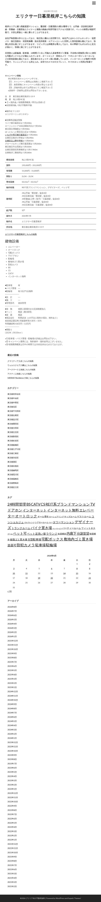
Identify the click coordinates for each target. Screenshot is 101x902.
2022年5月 (12, 823)
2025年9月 (12, 653)
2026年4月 (12, 624)
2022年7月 (12, 814)
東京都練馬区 (13, 470)
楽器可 (12, 545)
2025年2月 (12, 683)
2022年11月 (13, 797)
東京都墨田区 (13, 424)
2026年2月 (12, 632)
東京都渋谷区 (13, 457)
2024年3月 (12, 730)
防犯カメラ (26, 545)
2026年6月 (12, 615)
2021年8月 (12, 861)
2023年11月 (13, 746)
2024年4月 (12, 725)
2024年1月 (12, 738)
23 (90, 578)
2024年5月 (12, 721)
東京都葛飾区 (13, 479)
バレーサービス (57, 528)
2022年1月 (12, 840)
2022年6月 (12, 818)
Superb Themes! (74, 898)
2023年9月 (12, 755)
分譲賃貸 (83, 533)
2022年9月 (12, 806)
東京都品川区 (13, 419)
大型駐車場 (34, 539)
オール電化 (43, 516)
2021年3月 (12, 882)
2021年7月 (12, 865)
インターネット (35, 510)
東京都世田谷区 (14, 394)
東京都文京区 (13, 432)
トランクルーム (21, 528)
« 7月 (10, 591)
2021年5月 (12, 873)
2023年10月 (13, 751)
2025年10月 (13, 649)
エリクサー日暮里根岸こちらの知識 (21, 234)
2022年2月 (12, 835)
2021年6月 (12, 869)
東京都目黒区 (13, 466)
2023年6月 (12, 768)
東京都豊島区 (13, 483)
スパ (50, 522)
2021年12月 (13, 844)
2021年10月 (13, 852)
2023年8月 (12, 759)
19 (39, 578)
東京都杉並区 (13, 440)
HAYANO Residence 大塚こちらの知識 (23, 378)
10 (14, 573)
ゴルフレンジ (29, 522)
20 (52, 578)
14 (64, 573)
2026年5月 (12, 619)
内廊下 (71, 533)
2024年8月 (12, 708)
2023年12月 (13, 742)
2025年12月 (13, 641)
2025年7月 (12, 662)
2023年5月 (12, 772)
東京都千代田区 (14, 411)
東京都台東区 (13, 415)
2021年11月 (13, 848)
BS (28, 504)
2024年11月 (13, 696)
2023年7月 (12, 763)
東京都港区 (12, 462)
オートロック (26, 516)
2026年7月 (12, 611)
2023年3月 (12, 780)
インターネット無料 (63, 510)
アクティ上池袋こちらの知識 (20, 374)
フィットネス (88, 528)
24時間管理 (17, 504)
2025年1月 (12, 687)
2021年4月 (12, 878)
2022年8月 (12, 810)
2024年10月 (13, 700)
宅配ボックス (52, 539)
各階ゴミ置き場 (18, 539)
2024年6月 (12, 717)
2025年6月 (12, 666)
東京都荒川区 (13, 474)
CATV (35, 504)
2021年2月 (12, 886)
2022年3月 (12, 831)
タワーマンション (63, 522)
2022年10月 (13, 801)
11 (26, 573)
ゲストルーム (84, 516)
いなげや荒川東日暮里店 (16, 135)
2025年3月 (12, 679)
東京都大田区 (13, 428)
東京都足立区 (13, 487)
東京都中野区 (13, 402)
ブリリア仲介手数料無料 (20, 3)
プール (10, 534)
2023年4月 (12, 776)
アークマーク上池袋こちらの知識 (21, 369)
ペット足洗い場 (36, 533)
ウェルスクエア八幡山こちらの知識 (22, 365)
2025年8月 (12, 657)
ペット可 (20, 533)
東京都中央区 (13, 398)
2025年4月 (12, 674)
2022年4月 (12, 827)
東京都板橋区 (13, 445)
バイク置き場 (41, 528)
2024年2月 (12, 734)
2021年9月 (12, 857)
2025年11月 (13, 645)
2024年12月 (13, 691)
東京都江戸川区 (14, 449)
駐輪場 (51, 545)
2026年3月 (12, 628)
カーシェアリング (56, 517)
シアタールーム (42, 522)
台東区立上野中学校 (14, 140)
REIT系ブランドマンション (68, 504)
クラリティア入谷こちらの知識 (20, 361)
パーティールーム (71, 528)
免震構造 (62, 534)
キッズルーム (70, 516)
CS (43, 504)
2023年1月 (12, 789)
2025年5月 (12, 670)
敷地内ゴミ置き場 (78, 539)
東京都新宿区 (13, 436)
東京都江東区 (13, 453)
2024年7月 (12, 713)
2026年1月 (12, 636)
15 (77, 573)
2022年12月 (13, 793)
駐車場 (40, 545)
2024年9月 (12, 704)
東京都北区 (12, 407)
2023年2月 (12, 785)
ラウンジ (51, 533)
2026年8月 (12, 607)
